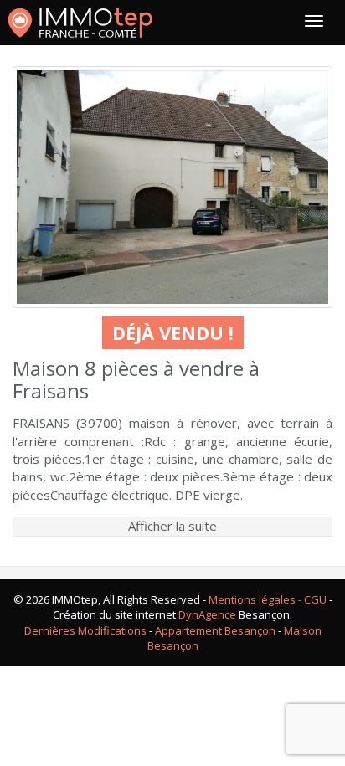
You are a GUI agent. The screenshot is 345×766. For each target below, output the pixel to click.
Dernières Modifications (85, 630)
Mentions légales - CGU (268, 599)
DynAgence (207, 614)
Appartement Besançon (215, 630)
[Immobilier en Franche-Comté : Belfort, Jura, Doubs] (80, 22)
